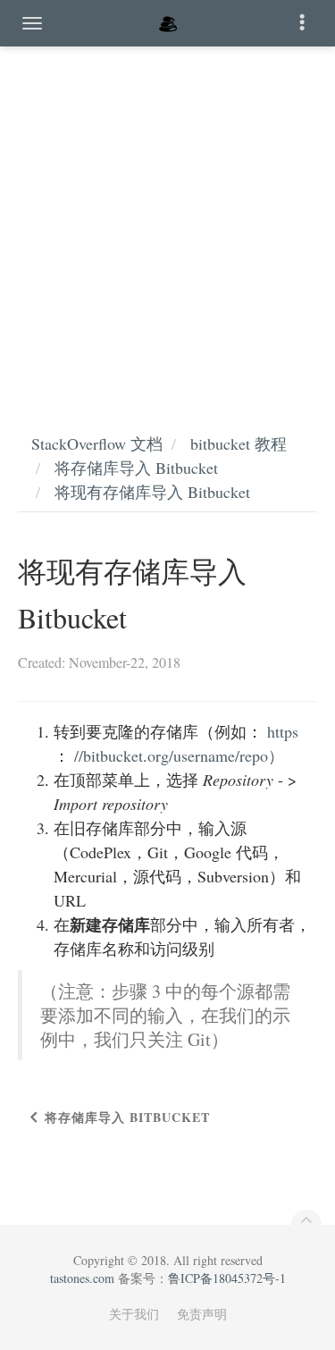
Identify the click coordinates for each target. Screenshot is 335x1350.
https (282, 731)
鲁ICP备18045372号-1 (227, 1278)
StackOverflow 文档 (97, 443)
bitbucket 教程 (238, 443)
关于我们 (134, 1313)
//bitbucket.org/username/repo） (179, 755)
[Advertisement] (167, 221)
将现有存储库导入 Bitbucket (152, 491)
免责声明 (202, 1313)
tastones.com (82, 1278)
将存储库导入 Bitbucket (136, 467)
